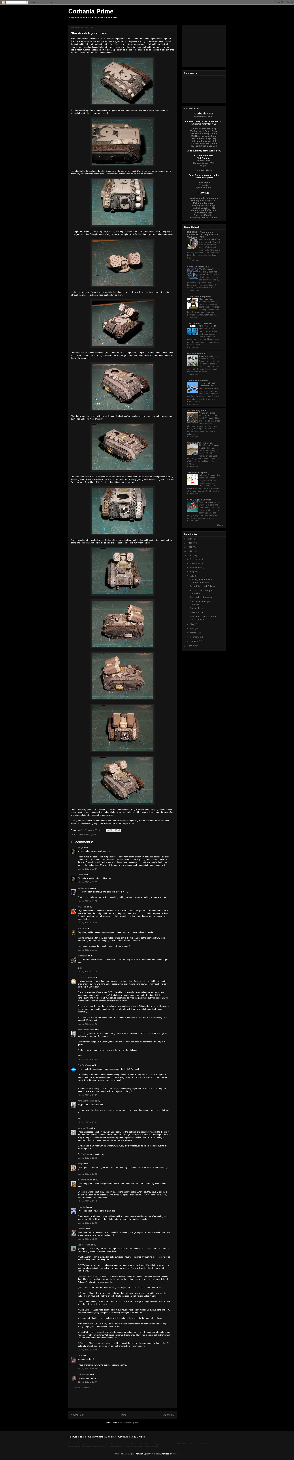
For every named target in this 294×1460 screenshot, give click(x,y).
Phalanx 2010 (196, 612)
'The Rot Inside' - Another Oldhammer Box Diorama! (208, 272)
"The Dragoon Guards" (199, 499)
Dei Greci (101, 482)
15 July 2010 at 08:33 (87, 923)
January (194, 641)
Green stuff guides (203, 215)
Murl (80, 1355)
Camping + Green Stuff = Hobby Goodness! (201, 580)
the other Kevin (85, 1180)
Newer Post (77, 1415)
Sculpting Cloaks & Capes (203, 217)
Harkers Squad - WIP (203, 163)
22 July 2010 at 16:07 (87, 1382)
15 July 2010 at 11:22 (87, 1158)
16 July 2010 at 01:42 (87, 1239)
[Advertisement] (122, 1400)
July (192, 576)
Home (123, 1415)
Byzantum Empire (196, 353)
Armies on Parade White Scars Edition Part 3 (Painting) (208, 415)
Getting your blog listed (203, 200)
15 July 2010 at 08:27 (87, 869)
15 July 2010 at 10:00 (87, 1059)
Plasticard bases (203, 212)
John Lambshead (86, 1030)
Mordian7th (83, 1128)
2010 (190, 555)
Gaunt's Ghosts (206, 356)
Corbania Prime (90, 11)
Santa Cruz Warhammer (199, 266)
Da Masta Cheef (85, 977)
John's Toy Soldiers (197, 380)
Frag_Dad (82, 1207)
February (195, 637)
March (193, 632)
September (195, 567)
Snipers (204, 165)
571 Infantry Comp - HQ (204, 138)
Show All (220, 525)
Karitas (81, 928)
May (192, 624)
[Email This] (107, 830)
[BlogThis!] (110, 830)
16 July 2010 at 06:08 (87, 1350)
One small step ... (197, 608)
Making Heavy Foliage (203, 205)
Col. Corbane (84, 1245)
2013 (190, 543)
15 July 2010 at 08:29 (87, 901)
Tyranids (203, 185)
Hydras (93, 834)
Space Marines (203, 187)
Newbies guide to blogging (204, 198)
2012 (190, 547)
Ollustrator (155, 1454)
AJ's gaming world (197, 410)
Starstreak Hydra (203, 170)
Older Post (168, 1415)
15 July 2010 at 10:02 (87, 1095)
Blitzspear (82, 956)
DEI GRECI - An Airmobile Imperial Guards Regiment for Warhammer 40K (202, 234)
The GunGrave (84, 1065)
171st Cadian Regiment (199, 296)
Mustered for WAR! (203, 116)
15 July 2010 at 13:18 (87, 1201)
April (192, 628)
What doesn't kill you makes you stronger (202, 617)
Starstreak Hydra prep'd (201, 597)
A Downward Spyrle (197, 472)
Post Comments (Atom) (128, 1423)
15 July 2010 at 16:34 (87, 1223)
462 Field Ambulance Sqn (203, 146)
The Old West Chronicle (199, 323)
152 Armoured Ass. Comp (204, 143)
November (195, 563)
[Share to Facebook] (116, 830)
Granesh (82, 1229)
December (195, 559)
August (193, 571)
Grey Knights (204, 182)
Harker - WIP (203, 160)
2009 (190, 646)
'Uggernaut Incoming (208, 299)
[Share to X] (113, 830)
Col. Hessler (83, 1374)
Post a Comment (82, 1388)
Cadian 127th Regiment (199, 443)
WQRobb (82, 907)
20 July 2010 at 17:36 (87, 1368)
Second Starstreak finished (202, 586)
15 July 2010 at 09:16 (87, 972)
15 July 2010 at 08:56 (87, 950)
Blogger (175, 1454)
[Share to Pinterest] (119, 830)
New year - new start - (209, 502)
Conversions (83, 834)
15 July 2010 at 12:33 (87, 1174)
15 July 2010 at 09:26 (87, 1024)
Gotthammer (83, 888)
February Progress (207, 475)
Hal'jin (81, 1164)
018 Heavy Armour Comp (204, 136)
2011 (190, 551)
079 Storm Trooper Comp (204, 128)
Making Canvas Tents (203, 208)
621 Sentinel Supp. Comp (203, 133)
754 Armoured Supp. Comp (204, 131)
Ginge (80, 847)
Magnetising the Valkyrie (204, 210)
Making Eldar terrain (203, 203)
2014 (190, 539)
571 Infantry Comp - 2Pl (204, 141)
